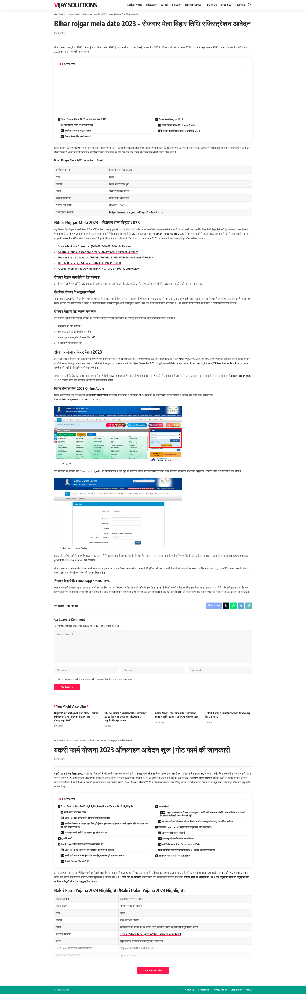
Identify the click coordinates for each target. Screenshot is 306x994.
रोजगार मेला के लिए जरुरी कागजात (78, 136)
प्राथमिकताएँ (66, 838)
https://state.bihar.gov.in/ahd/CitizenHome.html (150, 934)
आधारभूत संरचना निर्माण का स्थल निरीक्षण (178, 838)
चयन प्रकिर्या (164, 806)
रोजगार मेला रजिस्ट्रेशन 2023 (171, 119)
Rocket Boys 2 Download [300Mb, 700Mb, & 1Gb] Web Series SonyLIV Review (105, 257)
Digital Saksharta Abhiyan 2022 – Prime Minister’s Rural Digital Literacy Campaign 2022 (76, 716)
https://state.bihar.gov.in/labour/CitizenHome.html (203, 363)
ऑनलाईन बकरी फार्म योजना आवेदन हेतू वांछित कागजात (86, 832)
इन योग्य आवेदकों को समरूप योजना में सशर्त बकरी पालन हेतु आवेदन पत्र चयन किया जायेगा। (197, 821)
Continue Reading (153, 970)
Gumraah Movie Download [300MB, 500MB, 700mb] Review (94, 246)
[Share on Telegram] (241, 606)
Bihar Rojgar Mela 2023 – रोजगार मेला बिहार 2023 (83, 119)
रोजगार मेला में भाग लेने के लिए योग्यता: (78, 124)
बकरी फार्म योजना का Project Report (174, 855)
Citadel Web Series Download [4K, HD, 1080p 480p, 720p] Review (98, 268)
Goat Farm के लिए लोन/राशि (77, 861)
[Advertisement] (153, 90)
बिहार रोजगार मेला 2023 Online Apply (178, 125)
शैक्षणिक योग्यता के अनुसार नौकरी (78, 130)
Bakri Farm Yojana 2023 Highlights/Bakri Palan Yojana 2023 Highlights (97, 806)
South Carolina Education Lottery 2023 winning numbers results (98, 252)
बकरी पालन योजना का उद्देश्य (75, 812)
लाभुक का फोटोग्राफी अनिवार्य (173, 832)
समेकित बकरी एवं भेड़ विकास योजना (93, 872)
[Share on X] (226, 606)
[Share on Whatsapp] (233, 606)
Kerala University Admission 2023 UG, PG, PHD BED (89, 263)
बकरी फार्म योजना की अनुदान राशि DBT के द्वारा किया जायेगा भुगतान (189, 850)
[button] (249, 4)
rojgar (241, 375)
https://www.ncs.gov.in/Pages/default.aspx (136, 212)
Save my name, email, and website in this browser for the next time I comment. (95, 679)
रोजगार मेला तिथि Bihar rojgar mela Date (181, 130)
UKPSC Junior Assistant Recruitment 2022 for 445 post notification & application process (125, 716)
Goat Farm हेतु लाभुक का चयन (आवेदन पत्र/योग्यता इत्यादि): (89, 849)
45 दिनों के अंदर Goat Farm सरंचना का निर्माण (181, 844)
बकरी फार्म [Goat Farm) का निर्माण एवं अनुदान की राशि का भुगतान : (185, 827)
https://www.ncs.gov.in (76, 399)
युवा (82, 572)
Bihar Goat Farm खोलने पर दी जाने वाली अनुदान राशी (87, 817)
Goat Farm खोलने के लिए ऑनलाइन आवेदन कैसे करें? (83, 844)
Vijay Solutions (75, 5)
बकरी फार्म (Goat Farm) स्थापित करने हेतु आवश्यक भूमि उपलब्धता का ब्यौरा (95, 855)
